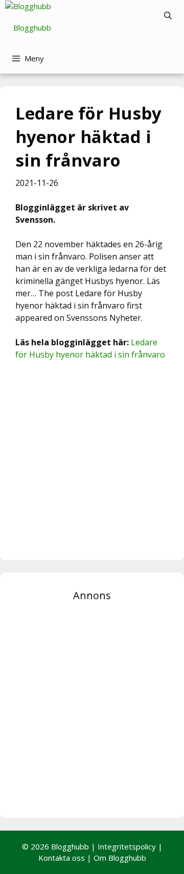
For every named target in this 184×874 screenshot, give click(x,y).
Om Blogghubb (120, 858)
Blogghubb (32, 27)
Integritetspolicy (127, 846)
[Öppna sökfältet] (168, 15)
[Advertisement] (92, 459)
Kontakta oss (61, 858)
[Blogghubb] (28, 6)
